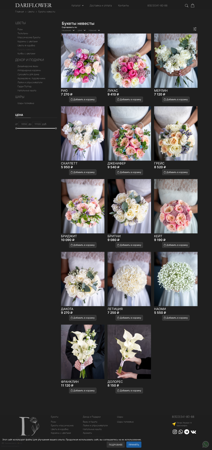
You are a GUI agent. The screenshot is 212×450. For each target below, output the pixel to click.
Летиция (115, 308)
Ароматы (87, 433)
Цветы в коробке (26, 45)
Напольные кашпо (27, 90)
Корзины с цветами (28, 41)
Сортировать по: (69, 27)
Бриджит (69, 236)
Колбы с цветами (26, 53)
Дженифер (117, 163)
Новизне (92, 30)
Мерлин (161, 90)
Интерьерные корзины (29, 70)
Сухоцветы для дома (28, 74)
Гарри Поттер (25, 86)
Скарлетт (69, 163)
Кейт (158, 236)
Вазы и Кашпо (90, 421)
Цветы (31, 11)
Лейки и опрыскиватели (30, 82)
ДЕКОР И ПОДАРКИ (29, 60)
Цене (80, 30)
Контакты (123, 5)
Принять (134, 444)
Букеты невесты (46, 11)
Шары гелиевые (26, 103)
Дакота (67, 308)
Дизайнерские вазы (28, 66)
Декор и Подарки (92, 416)
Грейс (159, 163)
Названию (66, 30)
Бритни (114, 236)
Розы (20, 29)
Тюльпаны (23, 33)
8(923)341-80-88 (157, 5)
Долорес (115, 381)
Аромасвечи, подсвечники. (32, 78)
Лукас (113, 90)
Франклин (70, 381)
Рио (64, 90)
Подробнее (115, 444)
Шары (19, 97)
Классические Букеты (29, 37)
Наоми (160, 308)
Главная (19, 11)
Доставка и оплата (101, 5)
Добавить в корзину (84, 99)
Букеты (54, 416)
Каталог (76, 5)
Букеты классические (62, 425)
